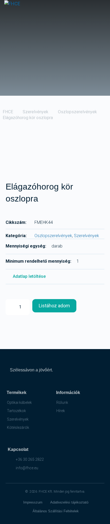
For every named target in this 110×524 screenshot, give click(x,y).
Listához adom (54, 305)
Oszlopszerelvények (77, 111)
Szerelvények (35, 111)
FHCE (8, 111)
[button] (102, 8)
